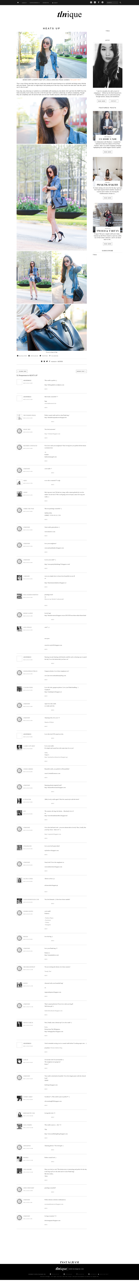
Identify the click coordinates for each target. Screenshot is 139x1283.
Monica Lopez (28, 613)
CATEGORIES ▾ (35, 2)
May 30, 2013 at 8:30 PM (27, 830)
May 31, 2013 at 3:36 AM (28, 1062)
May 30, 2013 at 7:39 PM (27, 802)
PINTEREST (93, 1274)
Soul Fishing (27, 1125)
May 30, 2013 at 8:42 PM (27, 902)
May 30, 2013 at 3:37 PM (27, 483)
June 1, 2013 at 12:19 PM (28, 1190)
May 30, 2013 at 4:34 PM (27, 659)
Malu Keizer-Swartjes (30, 594)
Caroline (26, 576)
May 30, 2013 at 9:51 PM (27, 951)
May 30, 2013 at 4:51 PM (27, 673)
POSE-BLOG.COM (55, 515)
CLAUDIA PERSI (28, 687)
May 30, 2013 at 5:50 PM (27, 736)
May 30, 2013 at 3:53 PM (27, 546)
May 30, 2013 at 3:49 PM (27, 511)
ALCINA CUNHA (28, 878)
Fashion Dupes (49, 918)
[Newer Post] (81, 372)
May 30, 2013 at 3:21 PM (27, 471)
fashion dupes (28, 911)
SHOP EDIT (104, 1274)
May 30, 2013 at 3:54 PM (27, 562)
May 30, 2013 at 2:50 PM (27, 383)
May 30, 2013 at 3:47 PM (27, 495)
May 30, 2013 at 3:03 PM (27, 418)
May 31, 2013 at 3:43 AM (28, 1078)
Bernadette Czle (29, 1113)
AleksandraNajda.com (31, 899)
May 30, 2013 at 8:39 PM (27, 881)
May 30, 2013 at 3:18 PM (27, 448)
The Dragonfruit (29, 967)
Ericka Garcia (28, 1022)
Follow (108, 31)
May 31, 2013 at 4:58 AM (28, 1099)
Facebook (48, 920)
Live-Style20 (27, 627)
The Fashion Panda (29, 415)
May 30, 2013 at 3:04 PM (27, 432)
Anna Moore (27, 1169)
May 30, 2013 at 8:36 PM (27, 865)
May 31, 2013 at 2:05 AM (28, 1046)
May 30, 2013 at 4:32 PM (27, 630)
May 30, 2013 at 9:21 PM (27, 914)
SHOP (56, 2)
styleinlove (27, 846)
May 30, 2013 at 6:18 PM (27, 771)
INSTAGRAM (68, 1274)
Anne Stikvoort (28, 1188)
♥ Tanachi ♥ (27, 799)
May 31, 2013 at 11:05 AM (28, 1127)
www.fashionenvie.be (50, 403)
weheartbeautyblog (30, 671)
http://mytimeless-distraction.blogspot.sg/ (56, 757)
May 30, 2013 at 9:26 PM (27, 939)
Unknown (26, 468)
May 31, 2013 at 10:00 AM (28, 1115)
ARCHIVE (46, 2)
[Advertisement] (108, 289)
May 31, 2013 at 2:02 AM (28, 1025)
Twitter (47, 922)
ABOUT (24, 2)
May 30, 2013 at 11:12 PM (28, 969)
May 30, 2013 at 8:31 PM (27, 848)
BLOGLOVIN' (55, 1274)
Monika (25, 1157)
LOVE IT (25, 1059)
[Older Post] (22, 372)
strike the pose (28, 508)
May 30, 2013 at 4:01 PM (27, 578)
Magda (25, 936)
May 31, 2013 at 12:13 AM (28, 1006)
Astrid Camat (27, 1097)
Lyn (24, 811)
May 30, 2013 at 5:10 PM (27, 706)
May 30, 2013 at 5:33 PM (27, 720)
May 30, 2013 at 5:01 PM (27, 690)
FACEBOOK (81, 1274)
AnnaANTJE (27, 1146)
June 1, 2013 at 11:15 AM (28, 1172)
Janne (25, 492)
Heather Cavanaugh (30, 445)
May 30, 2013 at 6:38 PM (27, 788)
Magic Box (26, 429)
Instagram (48, 924)
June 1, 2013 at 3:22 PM (27, 1202)
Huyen (25, 983)
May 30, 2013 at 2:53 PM (27, 399)
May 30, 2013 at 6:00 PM (27, 748)
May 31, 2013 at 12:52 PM (28, 1148)
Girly (25, 480)
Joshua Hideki (28, 769)
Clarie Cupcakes (29, 746)
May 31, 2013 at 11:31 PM (28, 1160)
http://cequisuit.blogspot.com (53, 834)
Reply (46, 389)
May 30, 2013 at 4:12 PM (27, 597)
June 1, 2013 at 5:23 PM (27, 1218)
